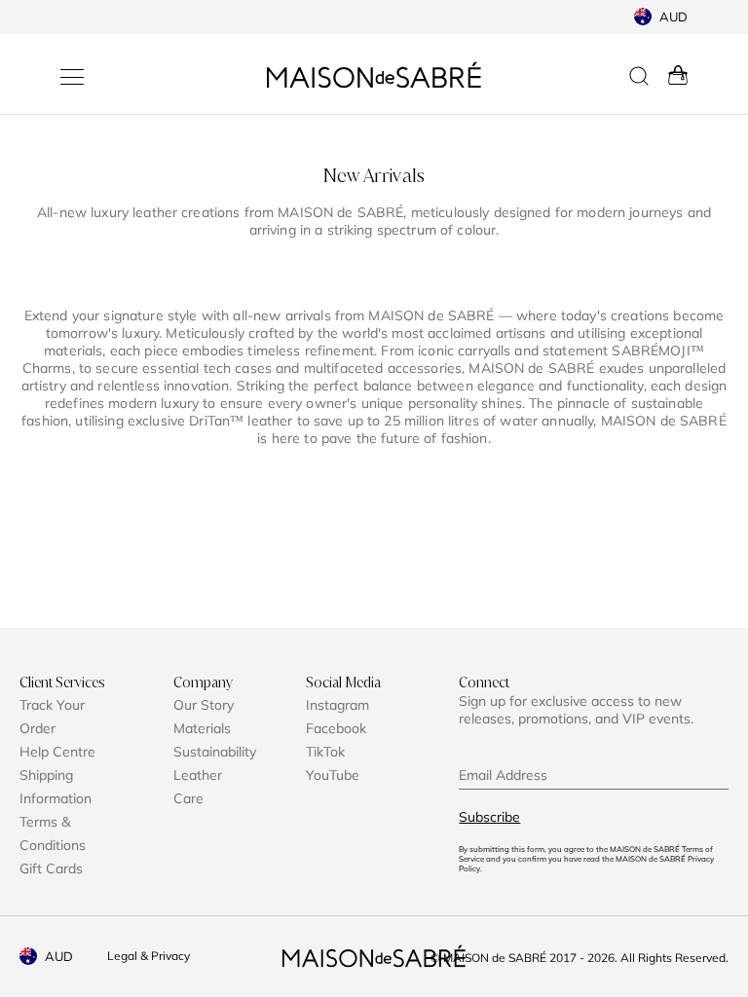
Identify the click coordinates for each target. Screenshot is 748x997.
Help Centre (57, 751)
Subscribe (489, 817)
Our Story (203, 705)
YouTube (332, 775)
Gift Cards (51, 868)
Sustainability (214, 751)
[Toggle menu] (72, 77)
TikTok (325, 751)
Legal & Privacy (148, 955)
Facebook (336, 728)
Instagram (337, 705)
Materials (202, 728)
